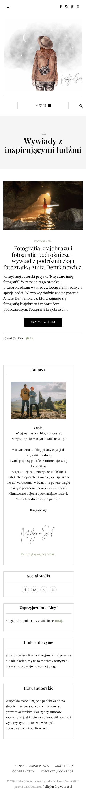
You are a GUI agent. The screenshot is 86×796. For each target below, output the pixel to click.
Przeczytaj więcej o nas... (38, 554)
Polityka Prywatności (57, 787)
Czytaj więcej (43, 321)
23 (31, 338)
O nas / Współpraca (32, 765)
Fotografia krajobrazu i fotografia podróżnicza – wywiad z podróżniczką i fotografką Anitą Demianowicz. (43, 257)
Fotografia (43, 241)
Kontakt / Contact (57, 771)
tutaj (58, 621)
